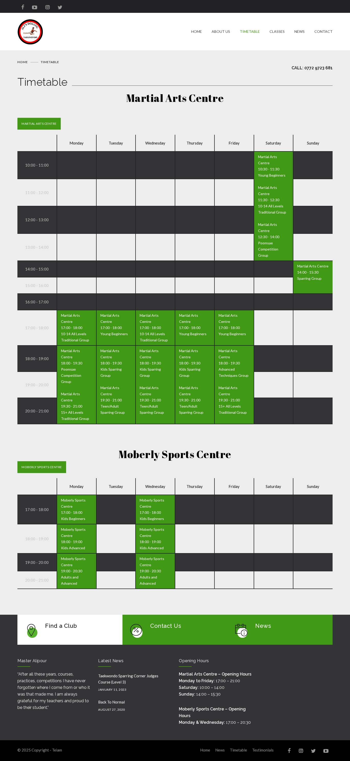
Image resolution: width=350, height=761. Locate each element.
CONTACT (323, 31)
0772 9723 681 (318, 67)
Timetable (238, 750)
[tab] (39, 124)
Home (22, 62)
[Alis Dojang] (104, 31)
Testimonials (263, 750)
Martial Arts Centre (39, 124)
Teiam (57, 750)
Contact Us (165, 625)
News (263, 625)
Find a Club (61, 625)
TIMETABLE (250, 31)
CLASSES (277, 31)
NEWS (299, 31)
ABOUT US (221, 31)
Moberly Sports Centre (42, 467)
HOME (196, 31)
